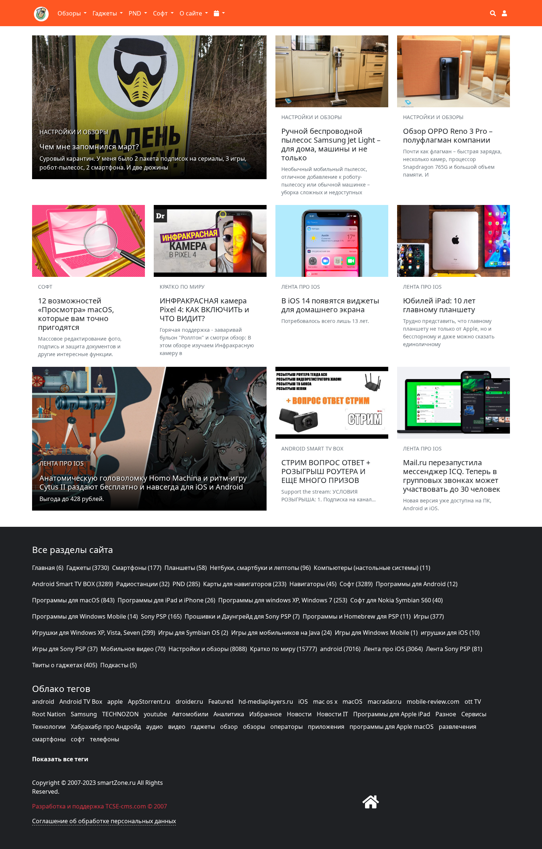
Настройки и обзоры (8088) (207, 649)
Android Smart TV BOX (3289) (72, 584)
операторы (286, 727)
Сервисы (473, 714)
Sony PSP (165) (161, 616)
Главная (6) (47, 568)
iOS (303, 701)
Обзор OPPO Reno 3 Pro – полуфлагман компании (448, 135)
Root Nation (49, 714)
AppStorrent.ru (149, 701)
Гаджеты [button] (105, 13)
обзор (229, 727)
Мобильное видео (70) (133, 649)
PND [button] (136, 13)
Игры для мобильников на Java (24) (281, 633)
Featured (220, 701)
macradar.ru (385, 701)
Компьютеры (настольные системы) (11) (372, 568)
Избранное (265, 714)
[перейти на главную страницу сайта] (370, 801)
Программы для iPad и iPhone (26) (166, 600)
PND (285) (186, 584)
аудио (154, 727)
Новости (299, 714)
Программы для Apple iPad (391, 714)
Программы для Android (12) (417, 584)
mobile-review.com (433, 701)
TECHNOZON (120, 714)
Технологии (49, 727)
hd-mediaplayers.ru (266, 701)
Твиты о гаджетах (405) (64, 665)
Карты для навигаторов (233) (244, 584)
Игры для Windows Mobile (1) (376, 633)
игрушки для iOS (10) (450, 633)
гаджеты (203, 727)
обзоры (254, 727)
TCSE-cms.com (125, 806)
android (43, 701)
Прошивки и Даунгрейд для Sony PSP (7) (242, 616)
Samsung (84, 714)
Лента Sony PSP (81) (454, 649)
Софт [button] (161, 13)
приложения (326, 727)
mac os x (325, 701)
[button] (219, 13)
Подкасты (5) (118, 665)
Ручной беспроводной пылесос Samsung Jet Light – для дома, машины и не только (331, 144)
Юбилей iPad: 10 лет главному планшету (439, 305)
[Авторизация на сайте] (504, 13)
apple (115, 701)
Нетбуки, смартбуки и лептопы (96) (260, 568)
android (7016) (340, 649)
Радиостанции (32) (143, 584)
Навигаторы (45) (313, 584)
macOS (352, 701)
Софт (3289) (356, 584)
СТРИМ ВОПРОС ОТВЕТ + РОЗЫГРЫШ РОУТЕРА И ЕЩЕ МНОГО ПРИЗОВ (325, 471)
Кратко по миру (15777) (283, 649)
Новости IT (332, 714)
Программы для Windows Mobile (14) (85, 616)
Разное (445, 714)
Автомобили (190, 714)
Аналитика (228, 714)
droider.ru (189, 701)
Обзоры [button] (70, 13)
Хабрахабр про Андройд (106, 727)
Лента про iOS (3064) (393, 649)
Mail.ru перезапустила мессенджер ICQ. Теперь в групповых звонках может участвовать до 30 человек (451, 475)
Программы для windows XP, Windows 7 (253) (282, 600)
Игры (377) (429, 616)
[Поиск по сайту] (493, 13)
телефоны (104, 739)
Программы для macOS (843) (73, 600)
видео (176, 727)
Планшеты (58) (185, 568)
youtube (155, 714)
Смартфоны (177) (136, 568)
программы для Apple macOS (392, 727)
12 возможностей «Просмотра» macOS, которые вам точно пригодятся (76, 314)
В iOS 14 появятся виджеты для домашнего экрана (330, 305)
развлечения (457, 727)
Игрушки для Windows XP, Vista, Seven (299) (93, 633)
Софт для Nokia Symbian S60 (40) (396, 600)
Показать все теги (60, 759)
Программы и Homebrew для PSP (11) (357, 616)
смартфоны (49, 739)
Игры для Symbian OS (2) (193, 633)
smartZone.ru (116, 783)
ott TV (473, 701)
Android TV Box (80, 701)
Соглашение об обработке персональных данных (104, 821)
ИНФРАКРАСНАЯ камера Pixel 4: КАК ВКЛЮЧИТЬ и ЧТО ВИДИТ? (204, 309)
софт (78, 739)
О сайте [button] (192, 13)
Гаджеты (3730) (87, 568)
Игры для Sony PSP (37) (65, 649)
